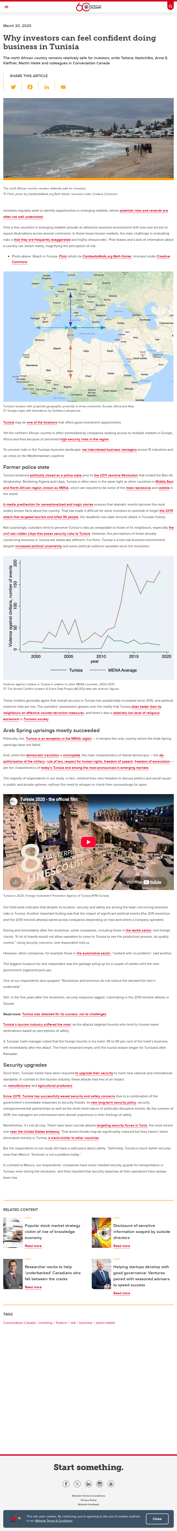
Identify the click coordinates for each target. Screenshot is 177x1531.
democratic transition (42, 755)
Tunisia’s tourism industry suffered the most (37, 1024)
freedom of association (152, 761)
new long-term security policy (113, 1102)
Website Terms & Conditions (54, 1520)
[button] (16, 86)
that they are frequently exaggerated (42, 239)
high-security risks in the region (84, 439)
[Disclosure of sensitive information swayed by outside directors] (101, 1233)
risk (73, 1322)
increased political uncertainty (38, 546)
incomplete (71, 755)
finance (61, 1322)
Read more (33, 1245)
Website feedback (88, 1504)
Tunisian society (36, 719)
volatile (163, 487)
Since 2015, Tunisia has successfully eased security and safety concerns (59, 1096)
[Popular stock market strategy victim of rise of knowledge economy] (13, 1233)
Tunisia (8, 422)
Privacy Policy (88, 1500)
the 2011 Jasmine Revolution (116, 475)
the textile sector (139, 930)
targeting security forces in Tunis (122, 1125)
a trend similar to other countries (73, 1137)
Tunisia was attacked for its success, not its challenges (64, 1014)
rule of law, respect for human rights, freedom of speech (90, 761)
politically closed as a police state (56, 475)
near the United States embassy (35, 1131)
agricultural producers (55, 1085)
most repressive (138, 487)
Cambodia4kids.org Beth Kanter (107, 256)
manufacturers (19, 1085)
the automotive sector (94, 953)
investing (45, 1322)
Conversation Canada (19, 1322)
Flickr (63, 256)
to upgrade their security (94, 1073)
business (85, 1322)
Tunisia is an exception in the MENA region (59, 738)
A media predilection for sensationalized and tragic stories (48, 504)
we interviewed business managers (109, 449)
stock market (105, 1322)
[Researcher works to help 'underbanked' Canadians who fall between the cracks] (13, 1274)
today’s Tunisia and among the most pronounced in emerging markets (95, 767)
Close (157, 1518)
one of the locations (42, 422)
